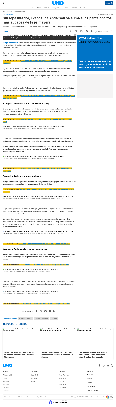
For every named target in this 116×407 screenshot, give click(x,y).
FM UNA (61, 381)
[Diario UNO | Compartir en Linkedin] (92, 31)
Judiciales (6, 388)
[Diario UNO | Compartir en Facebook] (71, 31)
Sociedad (46, 8)
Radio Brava (63, 384)
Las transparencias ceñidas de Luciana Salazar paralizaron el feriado (44, 244)
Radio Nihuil (63, 378)
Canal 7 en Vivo (64, 375)
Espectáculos (35, 375)
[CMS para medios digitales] (58, 402)
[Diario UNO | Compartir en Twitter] (76, 31)
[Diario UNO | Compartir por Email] (81, 31)
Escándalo (44, 350)
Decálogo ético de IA (40, 397)
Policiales (74, 8)
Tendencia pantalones (41, 318)
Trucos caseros (91, 387)
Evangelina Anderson (11, 43)
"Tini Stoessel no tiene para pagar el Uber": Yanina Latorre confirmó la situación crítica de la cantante (93, 354)
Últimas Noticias (8, 375)
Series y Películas (56, 8)
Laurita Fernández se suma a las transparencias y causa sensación (44, 264)
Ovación (82, 8)
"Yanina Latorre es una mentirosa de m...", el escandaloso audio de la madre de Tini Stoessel (95, 64)
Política (39, 8)
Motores (89, 379)
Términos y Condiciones (25, 397)
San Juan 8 (62, 388)
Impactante (82, 350)
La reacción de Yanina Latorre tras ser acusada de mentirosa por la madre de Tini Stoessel (19, 354)
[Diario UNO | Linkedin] (108, 365)
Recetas (89, 383)
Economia (67, 8)
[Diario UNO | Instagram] (103, 365)
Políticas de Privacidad (9, 397)
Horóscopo (90, 375)
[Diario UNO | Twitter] (112, 365)
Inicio (32, 8)
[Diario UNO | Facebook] (99, 365)
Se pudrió (7, 350)
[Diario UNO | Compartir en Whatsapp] (87, 31)
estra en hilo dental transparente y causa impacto (45, 303)
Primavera (54, 318)
